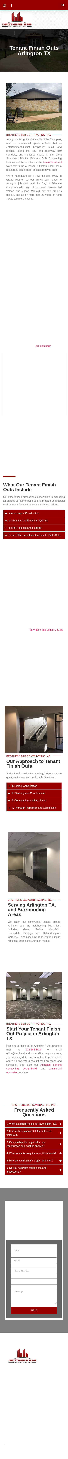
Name (14, 1245)
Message (16, 1287)
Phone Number (19, 1266)
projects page (43, 346)
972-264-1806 (33, 1049)
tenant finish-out (52, 162)
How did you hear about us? (27, 1277)
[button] (63, 5)
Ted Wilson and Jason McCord (45, 629)
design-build (30, 1068)
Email (14, 1256)
